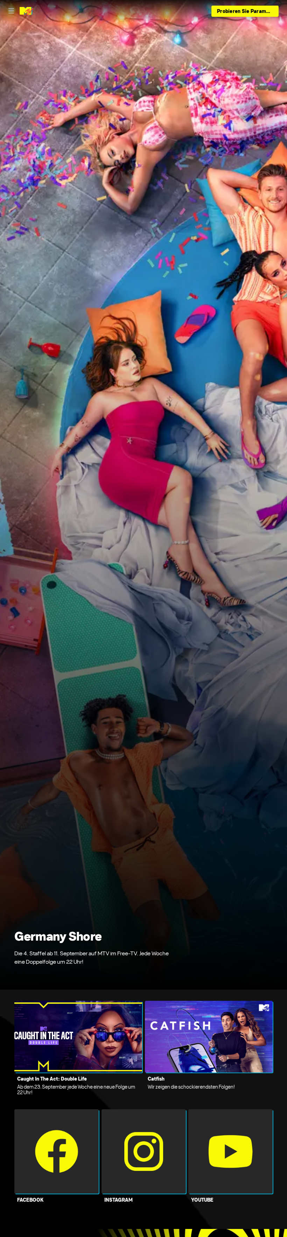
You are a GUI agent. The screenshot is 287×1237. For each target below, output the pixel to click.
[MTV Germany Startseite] (26, 11)
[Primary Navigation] (11, 11)
